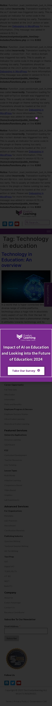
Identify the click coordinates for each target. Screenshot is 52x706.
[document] (26, 353)
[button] (36, 118)
